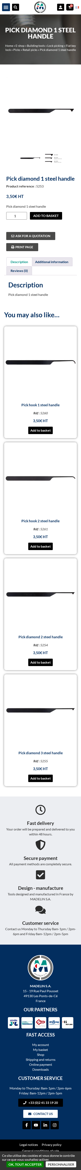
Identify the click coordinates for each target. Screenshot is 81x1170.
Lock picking (55, 45)
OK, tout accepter (25, 1164)
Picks (16, 50)
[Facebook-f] (26, 1125)
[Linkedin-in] (45, 1125)
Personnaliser (61, 1164)
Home (9, 45)
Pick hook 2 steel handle (40, 521)
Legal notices (29, 1145)
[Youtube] (36, 1125)
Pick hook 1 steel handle (40, 405)
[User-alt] (60, 7)
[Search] (15, 7)
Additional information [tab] (51, 262)
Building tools (36, 45)
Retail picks (30, 50)
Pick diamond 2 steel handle (40, 637)
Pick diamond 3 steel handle (40, 753)
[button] (6, 7)
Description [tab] (19, 262)
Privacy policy (51, 1145)
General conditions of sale (40, 1151)
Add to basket (46, 216)
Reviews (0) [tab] (19, 271)
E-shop (20, 45)
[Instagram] (54, 1125)
